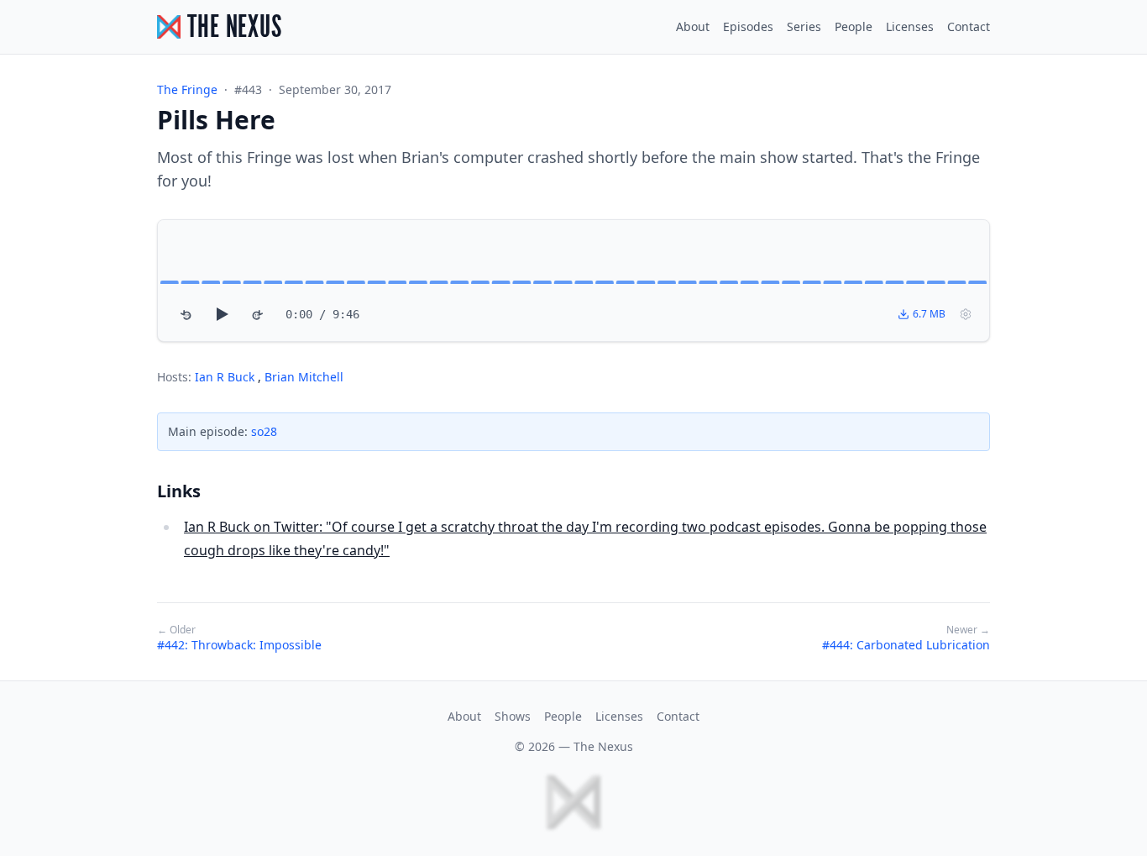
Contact (968, 26)
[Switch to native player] (966, 314)
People (853, 26)
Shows (513, 716)
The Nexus (603, 746)
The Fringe (187, 89)
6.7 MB (929, 314)
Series (804, 26)
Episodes (748, 26)
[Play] (221, 314)
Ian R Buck (226, 377)
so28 (264, 431)
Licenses (910, 26)
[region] (573, 280)
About (693, 26)
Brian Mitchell (303, 377)
